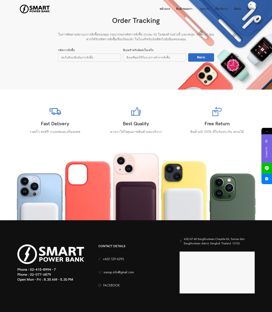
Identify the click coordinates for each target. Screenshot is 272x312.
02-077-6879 (40, 275)
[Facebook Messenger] (266, 179)
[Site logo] (35, 9)
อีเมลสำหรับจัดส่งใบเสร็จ (138, 50)
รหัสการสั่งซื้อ (66, 50)
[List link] (135, 285)
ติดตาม (201, 57)
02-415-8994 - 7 (43, 270)
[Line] (266, 168)
